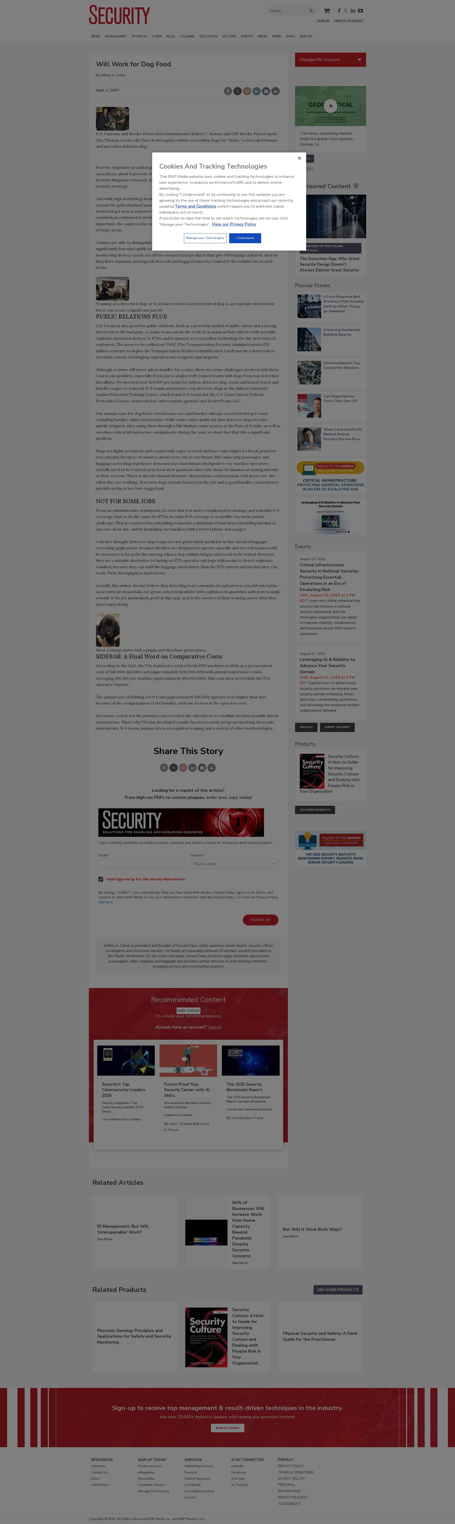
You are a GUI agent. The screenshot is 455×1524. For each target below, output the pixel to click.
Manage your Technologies (205, 238)
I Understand (245, 238)
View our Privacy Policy (234, 224)
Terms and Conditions (195, 206)
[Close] (299, 158)
